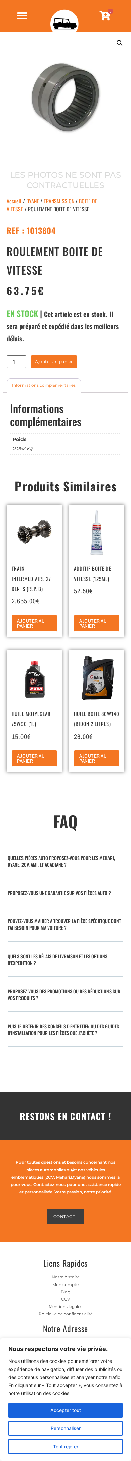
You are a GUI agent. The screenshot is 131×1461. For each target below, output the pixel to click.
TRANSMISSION (59, 201)
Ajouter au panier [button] (31, 623)
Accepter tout (65, 1410)
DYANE (32, 201)
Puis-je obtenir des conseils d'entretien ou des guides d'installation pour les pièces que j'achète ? (63, 1029)
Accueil (14, 201)
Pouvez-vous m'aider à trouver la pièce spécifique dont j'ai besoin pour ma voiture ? (64, 924)
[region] (65, 1399)
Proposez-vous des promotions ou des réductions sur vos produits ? (64, 994)
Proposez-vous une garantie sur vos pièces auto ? (59, 892)
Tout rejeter (65, 1446)
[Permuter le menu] (22, 15)
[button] (120, 43)
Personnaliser (66, 1428)
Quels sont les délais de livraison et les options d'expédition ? (57, 959)
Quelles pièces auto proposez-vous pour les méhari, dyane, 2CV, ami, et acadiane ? (61, 861)
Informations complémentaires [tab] (44, 385)
